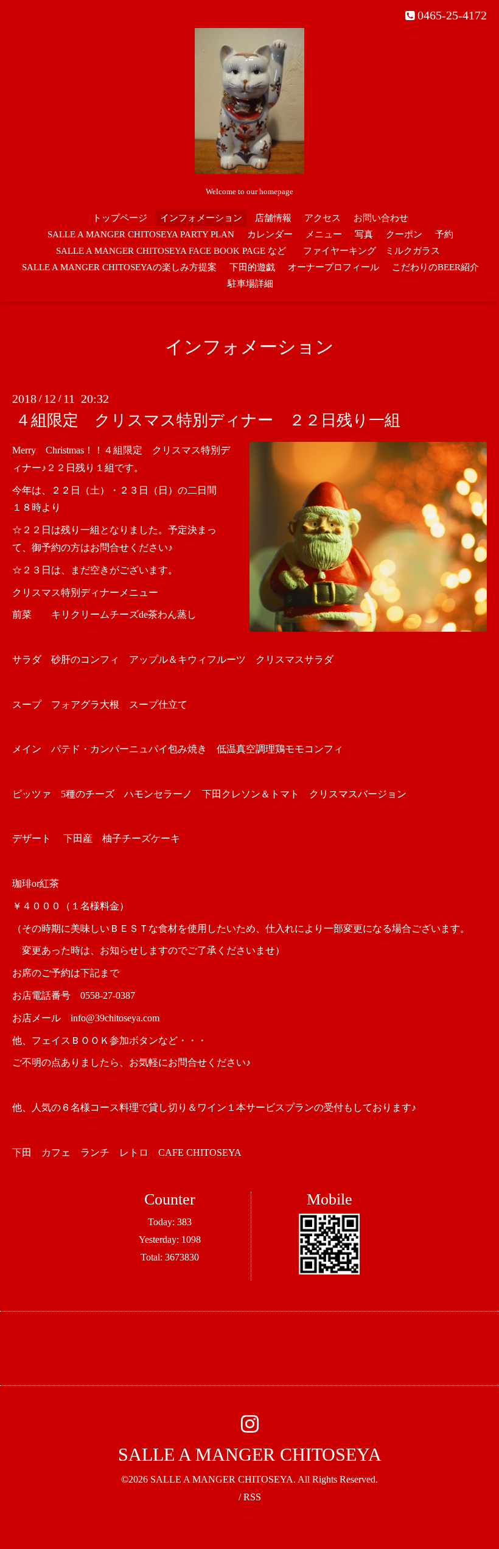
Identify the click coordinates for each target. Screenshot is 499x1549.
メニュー (323, 234)
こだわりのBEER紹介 (435, 267)
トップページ (119, 218)
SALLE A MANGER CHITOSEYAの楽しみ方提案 (119, 267)
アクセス (322, 218)
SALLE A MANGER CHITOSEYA (250, 1454)
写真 (364, 234)
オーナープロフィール (333, 267)
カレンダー (270, 234)
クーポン (404, 234)
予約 (444, 234)
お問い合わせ (381, 218)
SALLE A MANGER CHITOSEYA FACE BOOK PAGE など (171, 251)
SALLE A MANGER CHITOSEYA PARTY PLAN (140, 234)
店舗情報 (273, 218)
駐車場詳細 (250, 283)
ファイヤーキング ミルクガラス (376, 251)
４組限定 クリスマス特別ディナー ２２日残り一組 (207, 420)
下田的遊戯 (252, 267)
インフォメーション (201, 218)
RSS (252, 1497)
